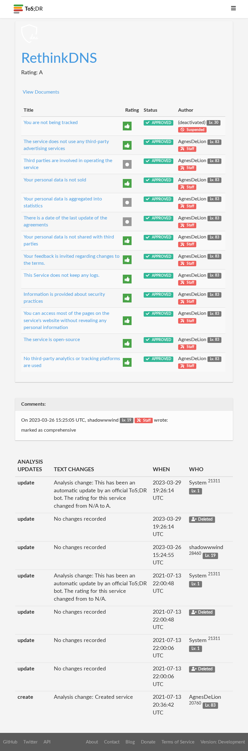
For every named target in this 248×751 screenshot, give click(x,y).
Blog (130, 742)
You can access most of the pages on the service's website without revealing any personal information (66, 320)
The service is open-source (52, 339)
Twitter (30, 742)
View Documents (41, 92)
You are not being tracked (51, 122)
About (92, 742)
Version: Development (223, 742)
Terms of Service (178, 742)
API (47, 742)
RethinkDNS (59, 59)
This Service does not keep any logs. (62, 275)
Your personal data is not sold (55, 179)
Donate (148, 742)
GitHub (10, 742)
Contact (111, 742)
